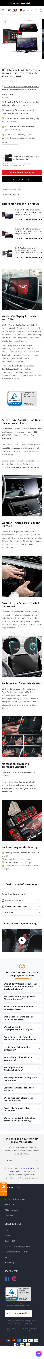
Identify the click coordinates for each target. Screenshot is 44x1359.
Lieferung (9, 1215)
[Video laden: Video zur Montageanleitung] (22, 940)
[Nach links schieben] (16, 63)
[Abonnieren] (36, 1160)
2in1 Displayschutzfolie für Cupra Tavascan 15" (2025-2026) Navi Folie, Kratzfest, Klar (28, 250)
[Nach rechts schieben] (27, 63)
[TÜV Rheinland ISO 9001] (18, 1294)
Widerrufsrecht (11, 1210)
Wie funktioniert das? (21, 159)
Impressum (9, 1204)
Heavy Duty (9, 1262)
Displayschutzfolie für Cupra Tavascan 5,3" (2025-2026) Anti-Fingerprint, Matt (28, 231)
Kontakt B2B (10, 1241)
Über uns (9, 1236)
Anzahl (4, 142)
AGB (6, 1194)
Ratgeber (8, 1257)
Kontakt (8, 1230)
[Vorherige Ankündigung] (2, 3)
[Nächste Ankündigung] (41, 3)
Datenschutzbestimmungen (16, 1199)
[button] (3, 10)
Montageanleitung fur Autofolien (19, 1252)
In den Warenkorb (33, 219)
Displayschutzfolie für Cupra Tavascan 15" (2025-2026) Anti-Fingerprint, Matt (28, 212)
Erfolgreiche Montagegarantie (17, 1246)
